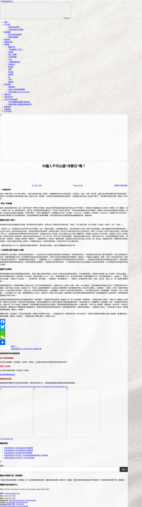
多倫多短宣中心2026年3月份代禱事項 (18, 453)
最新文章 (11, 47)
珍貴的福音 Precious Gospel (18, 92)
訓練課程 (7, 32)
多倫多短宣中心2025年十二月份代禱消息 (19, 458)
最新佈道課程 (13, 37)
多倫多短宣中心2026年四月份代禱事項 (18, 450)
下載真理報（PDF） (15, 49)
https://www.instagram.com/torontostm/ (14, 506)
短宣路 (10, 72)
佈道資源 (7, 84)
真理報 (6, 44)
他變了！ (14, 346)
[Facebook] (64, 321)
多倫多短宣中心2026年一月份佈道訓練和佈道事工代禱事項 (26, 455)
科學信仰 (11, 64)
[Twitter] (64, 326)
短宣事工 (7, 39)
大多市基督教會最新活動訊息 (19, 102)
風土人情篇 (12, 54)
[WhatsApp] (64, 332)
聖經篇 (10, 74)
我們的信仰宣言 (14, 27)
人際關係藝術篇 (14, 62)
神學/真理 (123, 185)
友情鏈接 (7, 109)
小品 (10, 59)
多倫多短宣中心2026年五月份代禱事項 (18, 448)
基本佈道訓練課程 (15, 34)
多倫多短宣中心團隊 (15, 29)
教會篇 (10, 67)
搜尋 (1, 466)
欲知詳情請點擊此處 (7, 375)
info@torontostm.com (12, 493)
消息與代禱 (8, 97)
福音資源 (11, 87)
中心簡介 (7, 24)
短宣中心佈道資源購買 (16, 89)
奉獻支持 (7, 94)
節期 (10, 69)
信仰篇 (10, 52)
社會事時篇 (12, 57)
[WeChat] (64, 337)
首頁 (5, 22)
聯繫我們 (7, 107)
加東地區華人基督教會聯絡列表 (20, 104)
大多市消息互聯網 (10, 99)
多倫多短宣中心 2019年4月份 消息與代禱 (26, 349)
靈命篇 (10, 82)
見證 (10, 79)
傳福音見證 (8, 42)
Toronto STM (78, 185)
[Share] (64, 342)
